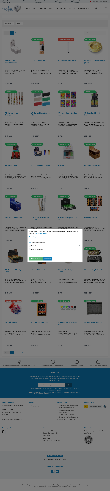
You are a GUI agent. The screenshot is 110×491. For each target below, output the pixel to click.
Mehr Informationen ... (42, 234)
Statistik (33, 246)
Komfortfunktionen (37, 249)
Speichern (47, 259)
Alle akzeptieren (36, 259)
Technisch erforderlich (38, 242)
